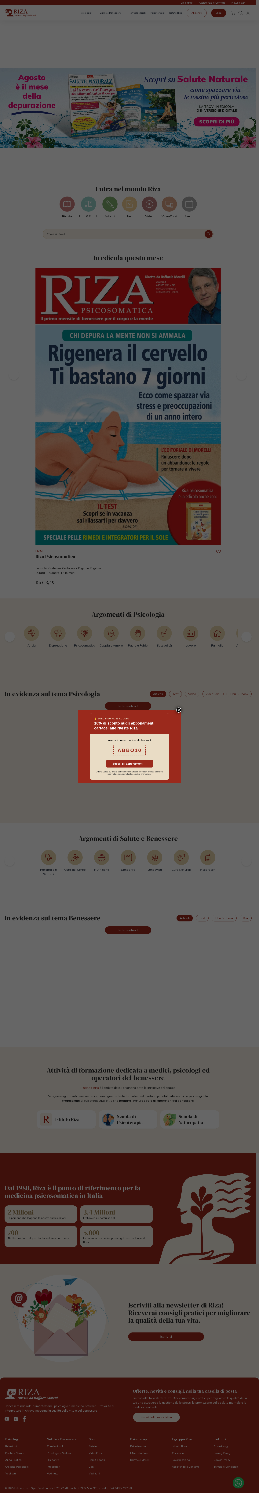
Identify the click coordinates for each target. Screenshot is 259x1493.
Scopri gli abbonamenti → (129, 763)
